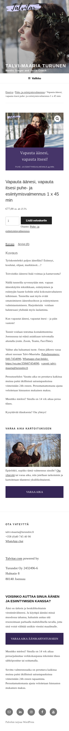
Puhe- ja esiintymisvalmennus (30, 92)
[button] (57, 118)
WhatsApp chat (14, 541)
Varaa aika (34, 492)
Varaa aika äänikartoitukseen (34, 638)
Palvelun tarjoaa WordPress (20, 722)
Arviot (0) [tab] (23, 244)
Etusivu (9, 92)
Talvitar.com (14, 558)
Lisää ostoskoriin (36, 220)
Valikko (36, 78)
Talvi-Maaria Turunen (36, 65)
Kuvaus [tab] (10, 244)
